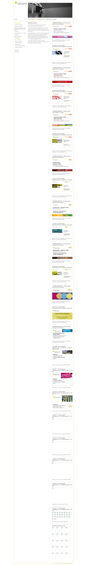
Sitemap (61, 563)
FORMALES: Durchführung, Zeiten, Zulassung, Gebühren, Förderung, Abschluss (20, 29)
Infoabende (16, 31)
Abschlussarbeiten (18, 39)
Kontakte (54, 19)
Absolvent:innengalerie (18, 41)
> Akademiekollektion (18, 42)
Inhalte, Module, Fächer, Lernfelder (20, 33)
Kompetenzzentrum (42, 19)
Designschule (34, 19)
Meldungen (49, 19)
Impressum (65, 563)
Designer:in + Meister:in (18, 26)
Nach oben (57, 563)
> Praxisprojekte (17, 44)
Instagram (17, 51)
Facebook (17, 50)
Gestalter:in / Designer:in (19, 24)
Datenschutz (70, 563)
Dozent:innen (17, 34)
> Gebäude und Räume (18, 47)
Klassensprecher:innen (18, 36)
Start (29, 19)
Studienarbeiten (17, 37)
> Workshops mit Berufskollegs (20, 45)
